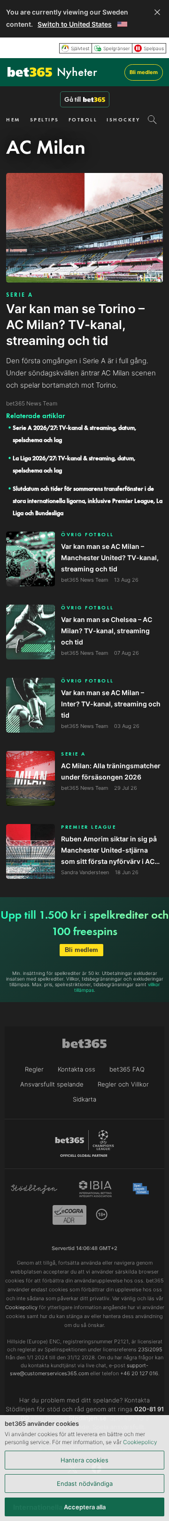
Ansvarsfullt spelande (52, 1084)
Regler (34, 1069)
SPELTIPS (44, 119)
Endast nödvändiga (85, 1483)
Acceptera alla (85, 1507)
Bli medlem (144, 72)
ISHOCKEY (123, 119)
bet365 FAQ (127, 1069)
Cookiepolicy (140, 1442)
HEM (13, 119)
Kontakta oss (76, 1069)
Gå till (72, 99)
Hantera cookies (84, 1460)
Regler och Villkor (123, 1084)
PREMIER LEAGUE (88, 827)
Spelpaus (154, 48)
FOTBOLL (83, 119)
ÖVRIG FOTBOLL (87, 535)
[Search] (152, 119)
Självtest (80, 48)
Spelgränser (116, 48)
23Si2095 (150, 1349)
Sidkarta (84, 1099)
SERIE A (19, 295)
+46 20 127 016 (139, 1373)
